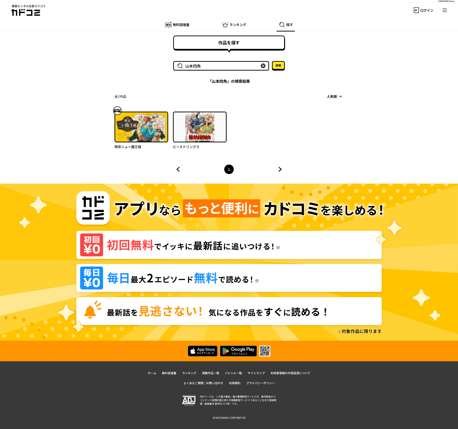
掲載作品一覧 (210, 373)
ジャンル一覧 (233, 373)
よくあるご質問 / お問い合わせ (203, 383)
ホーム (152, 373)
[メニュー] (444, 10)
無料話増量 (169, 373)
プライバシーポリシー (260, 383)
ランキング (189, 373)
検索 (278, 65)
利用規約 (234, 383)
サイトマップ (256, 373)
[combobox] (222, 66)
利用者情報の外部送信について (291, 373)
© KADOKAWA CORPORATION (229, 417)
